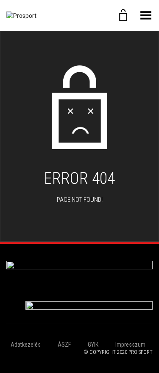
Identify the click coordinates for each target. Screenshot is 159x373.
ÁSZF (64, 344)
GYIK (93, 344)
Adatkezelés (26, 344)
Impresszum (130, 344)
